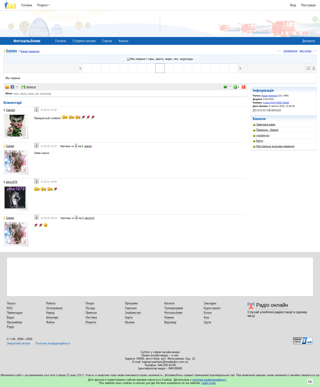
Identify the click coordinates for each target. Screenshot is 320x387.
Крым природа (29, 51)
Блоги (208, 312)
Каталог (169, 303)
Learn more (209, 383)
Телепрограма (173, 308)
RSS (10, 308)
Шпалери (52, 317)
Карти (129, 317)
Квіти (259, 140)
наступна (305, 50)
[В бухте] (206, 68)
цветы (23, 93)
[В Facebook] (12, 87)
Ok (310, 381)
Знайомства (133, 312)
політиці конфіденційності (209, 379)
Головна (26, 5)
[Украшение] (87, 68)
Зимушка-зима (265, 124)
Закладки (210, 303)
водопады (45, 93)
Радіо (10, 326)
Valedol (10, 110)
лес (37, 93)
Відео (10, 317)
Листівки (91, 317)
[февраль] (105, 68)
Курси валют (212, 308)
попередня (290, 50)
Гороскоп (131, 308)
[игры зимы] (224, 68)
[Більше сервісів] (17, 87)
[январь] (215, 68)
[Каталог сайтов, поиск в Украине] (302, 339)
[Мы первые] (160, 68)
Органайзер (14, 322)
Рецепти (91, 322)
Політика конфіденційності (52, 343)
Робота (50, 303)
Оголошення (54, 308)
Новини (169, 317)
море (31, 93)
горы (16, 93)
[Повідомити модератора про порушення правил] (243, 87)
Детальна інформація (267, 110)
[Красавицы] (196, 68)
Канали (123, 40)
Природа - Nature (267, 130)
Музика (130, 322)
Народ (50, 312)
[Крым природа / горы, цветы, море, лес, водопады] (160, 59)
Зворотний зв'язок (18, 343)
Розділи (42, 5)
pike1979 (11, 182)
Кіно (206, 317)
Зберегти (31, 87)
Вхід (293, 5)
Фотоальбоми (173, 312)
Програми (131, 303)
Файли (50, 322)
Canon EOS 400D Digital (276, 102)
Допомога (308, 40)
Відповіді (170, 322)
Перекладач (15, 312)
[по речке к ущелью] (123, 68)
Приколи (91, 312)
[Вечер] (169, 68)
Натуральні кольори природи (275, 146)
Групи (207, 322)
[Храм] (233, 68)
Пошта (11, 303)
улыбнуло (262, 135)
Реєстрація (308, 5)
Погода (90, 308)
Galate (11, 51)
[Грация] (187, 68)
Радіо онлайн (272, 305)
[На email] (7, 87)
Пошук (90, 303)
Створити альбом (84, 40)
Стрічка (107, 40)
